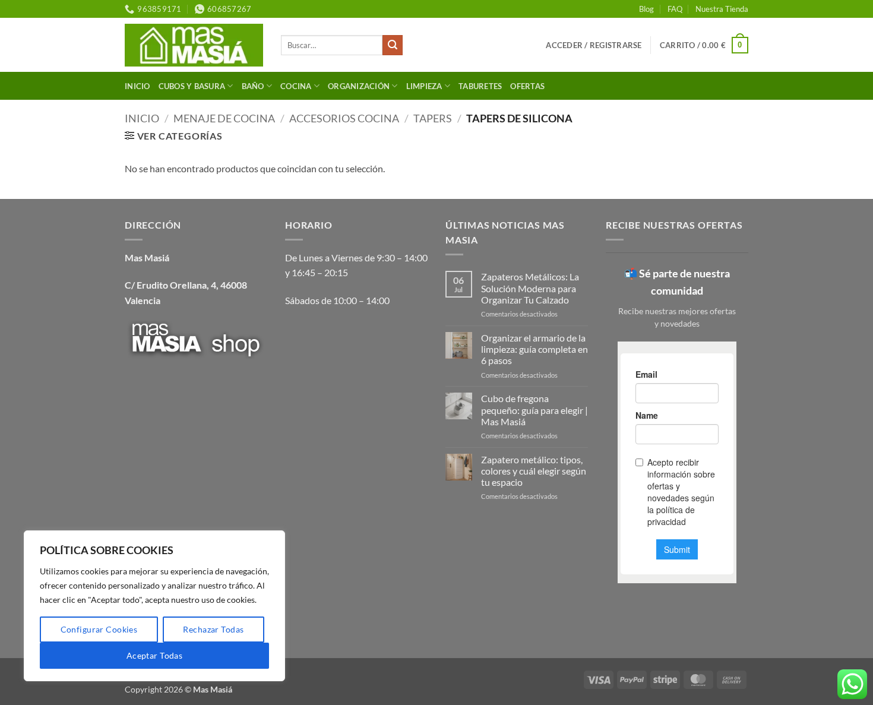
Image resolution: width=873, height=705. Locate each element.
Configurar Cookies (99, 629)
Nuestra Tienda (721, 9)
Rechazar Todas (213, 629)
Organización (359, 86)
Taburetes (480, 86)
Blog (646, 9)
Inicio (137, 86)
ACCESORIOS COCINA (344, 118)
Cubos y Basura (192, 86)
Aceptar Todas (154, 655)
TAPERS (432, 118)
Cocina (296, 86)
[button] (593, 45)
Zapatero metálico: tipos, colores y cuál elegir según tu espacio (533, 471)
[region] (154, 605)
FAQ (675, 9)
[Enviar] (392, 45)
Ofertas (527, 86)
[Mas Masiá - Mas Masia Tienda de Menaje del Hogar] (194, 45)
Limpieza (424, 86)
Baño (253, 86)
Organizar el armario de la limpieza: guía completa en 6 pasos (534, 349)
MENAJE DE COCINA (224, 118)
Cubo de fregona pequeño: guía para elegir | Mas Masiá (534, 409)
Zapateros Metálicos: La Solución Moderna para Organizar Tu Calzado (530, 288)
